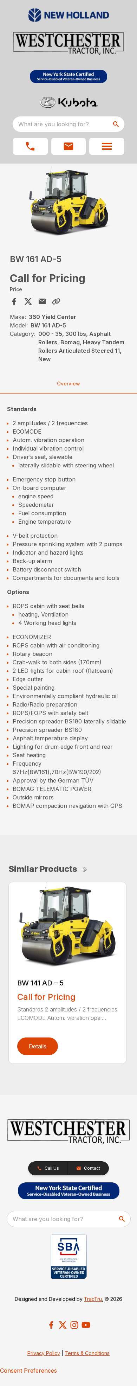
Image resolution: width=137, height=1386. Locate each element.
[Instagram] (74, 1325)
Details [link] (37, 1046)
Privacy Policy (43, 1353)
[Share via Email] (42, 301)
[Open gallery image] (69, 202)
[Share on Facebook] (14, 301)
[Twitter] (62, 1325)
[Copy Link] (56, 301)
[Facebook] (51, 1325)
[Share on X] (28, 301)
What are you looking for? (53, 124)
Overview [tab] (68, 384)
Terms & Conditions (87, 1353)
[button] (30, 146)
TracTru (93, 1299)
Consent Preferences (28, 1370)
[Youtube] (85, 1325)
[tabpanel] (69, 203)
